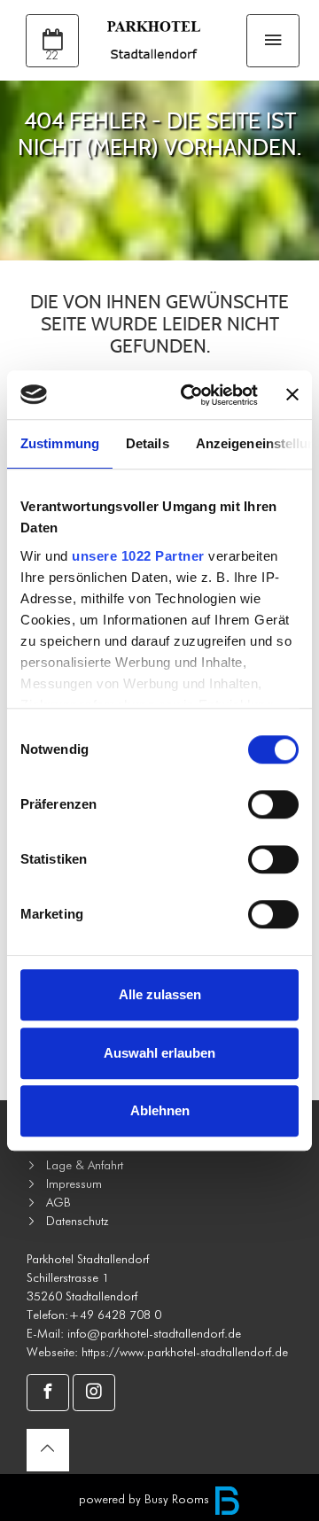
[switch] (273, 804)
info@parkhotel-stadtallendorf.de (154, 1333)
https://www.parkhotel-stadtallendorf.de (185, 1352)
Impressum (74, 1183)
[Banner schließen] (292, 395)
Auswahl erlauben (159, 1052)
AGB (58, 1202)
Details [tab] (147, 443)
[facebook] (48, 1392)
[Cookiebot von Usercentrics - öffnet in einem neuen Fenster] (190, 395)
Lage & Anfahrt (84, 1165)
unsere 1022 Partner (138, 555)
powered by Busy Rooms (146, 1499)
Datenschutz (77, 1221)
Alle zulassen (160, 994)
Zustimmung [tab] (59, 443)
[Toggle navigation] (273, 40)
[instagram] (94, 1392)
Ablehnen (160, 1110)
